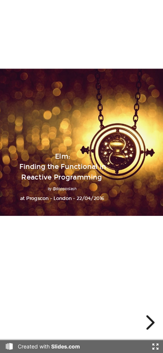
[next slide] (149, 322)
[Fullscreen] (155, 346)
